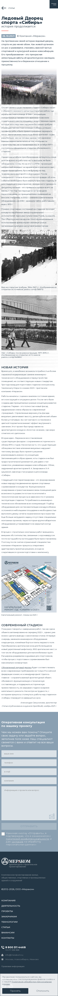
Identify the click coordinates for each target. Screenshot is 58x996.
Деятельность (10, 905)
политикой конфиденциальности (27, 839)
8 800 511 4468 (15, 947)
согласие (17, 841)
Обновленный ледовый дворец (16, 667)
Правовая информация (12, 966)
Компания (8, 900)
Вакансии (7, 932)
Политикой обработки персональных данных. (27, 982)
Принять (15, 991)
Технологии (9, 922)
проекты (7, 911)
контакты (7, 938)
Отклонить (42, 991)
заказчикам (9, 916)
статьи (11, 8)
